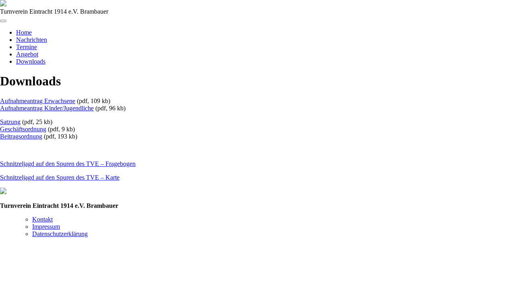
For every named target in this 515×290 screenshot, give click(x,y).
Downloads (30, 61)
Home (24, 32)
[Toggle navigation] (3, 21)
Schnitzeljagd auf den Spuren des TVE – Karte (59, 177)
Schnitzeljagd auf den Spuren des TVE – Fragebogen (68, 163)
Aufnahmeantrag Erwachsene (37, 100)
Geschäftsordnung (23, 129)
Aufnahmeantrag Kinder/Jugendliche (47, 108)
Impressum (46, 226)
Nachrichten (31, 39)
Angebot (27, 54)
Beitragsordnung (21, 136)
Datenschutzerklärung (60, 233)
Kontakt (42, 219)
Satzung (10, 121)
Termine (26, 47)
